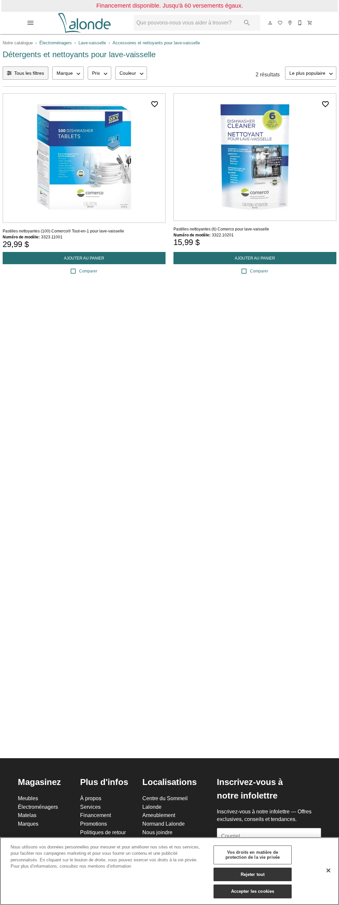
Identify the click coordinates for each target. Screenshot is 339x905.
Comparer (88, 270)
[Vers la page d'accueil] (84, 23)
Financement (95, 815)
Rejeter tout (253, 874)
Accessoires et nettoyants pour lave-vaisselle (156, 42)
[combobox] (68, 73)
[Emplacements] (290, 23)
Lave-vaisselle (92, 42)
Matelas (27, 815)
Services (90, 807)
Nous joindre (157, 832)
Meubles (28, 798)
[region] (169, 871)
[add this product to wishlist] (155, 104)
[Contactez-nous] (300, 23)
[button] (30, 23)
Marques (28, 824)
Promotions (93, 824)
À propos (90, 798)
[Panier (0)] (310, 23)
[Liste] (280, 23)
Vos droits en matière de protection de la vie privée (252, 854)
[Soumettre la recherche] (247, 23)
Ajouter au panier (84, 258)
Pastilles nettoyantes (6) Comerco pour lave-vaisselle (221, 228)
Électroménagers (55, 42)
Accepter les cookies (252, 891)
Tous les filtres (29, 73)
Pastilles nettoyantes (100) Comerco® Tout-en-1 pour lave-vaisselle (63, 230)
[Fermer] (328, 870)
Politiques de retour (103, 832)
